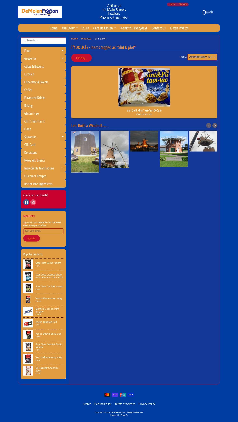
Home (53, 28)
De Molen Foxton (118, 413)
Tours (85, 28)
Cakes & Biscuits (34, 66)
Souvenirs (45, 137)
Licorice (29, 74)
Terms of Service (125, 404)
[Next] (214, 125)
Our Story (70, 28)
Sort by (183, 57)
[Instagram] (33, 202)
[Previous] (208, 125)
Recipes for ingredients (38, 183)
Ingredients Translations (45, 169)
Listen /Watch (179, 28)
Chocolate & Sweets (36, 81)
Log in (172, 4)
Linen (27, 128)
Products (86, 39)
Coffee (28, 89)
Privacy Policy (146, 404)
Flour (45, 51)
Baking (28, 105)
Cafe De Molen (105, 28)
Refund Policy (103, 404)
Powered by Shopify (119, 415)
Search (87, 404)
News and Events (34, 160)
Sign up (183, 4)
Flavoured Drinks (34, 97)
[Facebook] (26, 202)
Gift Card (29, 144)
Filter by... (81, 58)
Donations (30, 152)
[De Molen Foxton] (40, 12)
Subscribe (31, 238)
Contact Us (159, 28)
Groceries (45, 59)
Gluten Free (31, 113)
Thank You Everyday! (133, 28)
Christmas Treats (34, 121)
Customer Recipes (35, 175)
